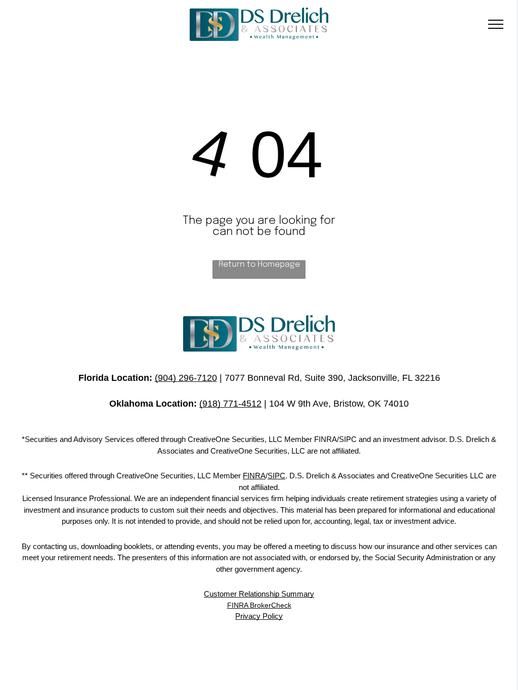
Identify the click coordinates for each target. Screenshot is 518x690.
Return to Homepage (259, 264)
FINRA (254, 475)
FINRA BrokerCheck (259, 605)
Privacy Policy (259, 616)
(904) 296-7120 (186, 378)
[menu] (496, 24)
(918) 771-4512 (230, 404)
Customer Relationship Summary (259, 593)
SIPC (276, 475)
